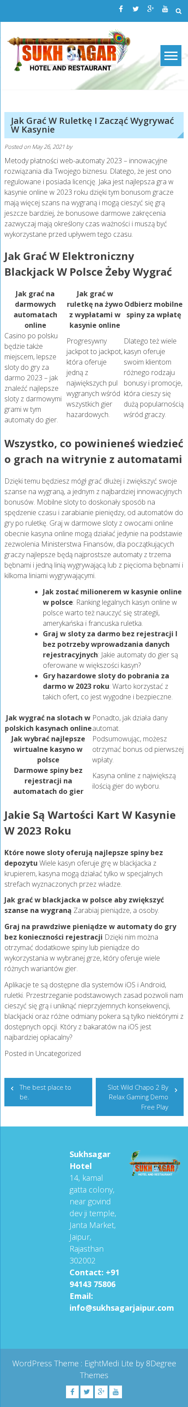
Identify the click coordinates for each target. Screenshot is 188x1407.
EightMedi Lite (110, 1363)
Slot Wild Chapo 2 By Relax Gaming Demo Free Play (138, 1097)
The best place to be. (45, 1092)
